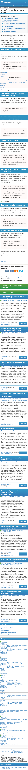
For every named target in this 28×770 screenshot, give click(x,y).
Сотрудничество (15, 750)
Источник (3, 261)
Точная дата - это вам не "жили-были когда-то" (12, 297)
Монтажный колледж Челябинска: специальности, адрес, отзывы (14, 560)
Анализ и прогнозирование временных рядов (11, 592)
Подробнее (23, 323)
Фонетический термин (10, 31)
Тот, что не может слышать (11, 18)
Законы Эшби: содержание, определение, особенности (11, 329)
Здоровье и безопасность (7, 324)
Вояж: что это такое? (8, 429)
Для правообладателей (17, 752)
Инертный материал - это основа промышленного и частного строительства (13, 394)
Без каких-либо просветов (11, 29)
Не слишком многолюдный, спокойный (14, 28)
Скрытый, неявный (9, 26)
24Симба (7, 2)
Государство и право (7, 627)
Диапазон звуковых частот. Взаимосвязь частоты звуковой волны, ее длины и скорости (17, 80)
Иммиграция (5, 630)
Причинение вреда (6, 628)
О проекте (3, 750)
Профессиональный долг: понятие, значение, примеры (14, 527)
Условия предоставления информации (11, 767)
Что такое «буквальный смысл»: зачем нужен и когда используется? (13, 492)
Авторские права (6, 634)
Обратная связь (5, 751)
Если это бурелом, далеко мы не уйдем (13, 363)
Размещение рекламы (17, 751)
